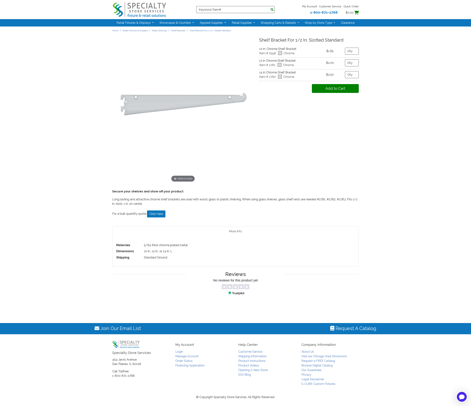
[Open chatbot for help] (461, 396)
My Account (309, 6)
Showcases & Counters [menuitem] (176, 22)
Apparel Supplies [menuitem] (212, 22)
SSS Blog (244, 374)
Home (115, 30)
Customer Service (330, 6)
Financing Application (190, 365)
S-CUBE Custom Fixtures (318, 384)
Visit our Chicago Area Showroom (324, 356)
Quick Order (351, 6)
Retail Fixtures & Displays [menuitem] (133, 22)
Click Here (156, 214)
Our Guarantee (311, 370)
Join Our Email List (120, 328)
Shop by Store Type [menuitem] (319, 22)
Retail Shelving (159, 30)
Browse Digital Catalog (317, 365)
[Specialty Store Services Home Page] (139, 9)
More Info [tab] (235, 231)
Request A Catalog (355, 328)
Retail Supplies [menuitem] (242, 22)
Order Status (184, 361)
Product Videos (248, 365)
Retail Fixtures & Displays (135, 30)
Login (179, 351)
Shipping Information (252, 356)
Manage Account (187, 356)
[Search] (272, 9)
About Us (307, 351)
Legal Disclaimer (312, 379)
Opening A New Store (253, 370)
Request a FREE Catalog (318, 361)
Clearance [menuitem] (348, 22)
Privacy (306, 374)
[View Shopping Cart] (356, 12)
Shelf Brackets (178, 30)
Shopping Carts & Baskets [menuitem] (279, 22)
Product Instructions (252, 361)
